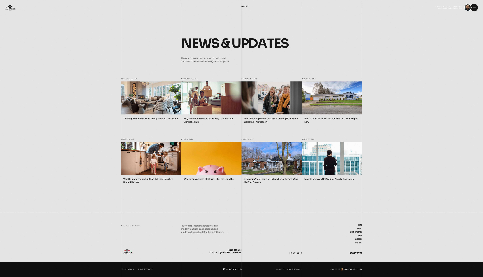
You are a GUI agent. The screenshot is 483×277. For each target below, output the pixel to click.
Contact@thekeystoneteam (225, 252)
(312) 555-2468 (235, 250)
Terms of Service (145, 269)
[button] (356, 253)
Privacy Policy (127, 269)
